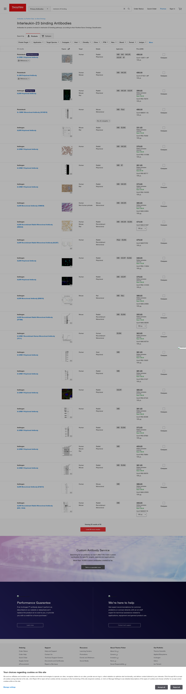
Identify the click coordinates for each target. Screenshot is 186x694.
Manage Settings (9, 687)
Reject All (176, 687)
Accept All (161, 687)
